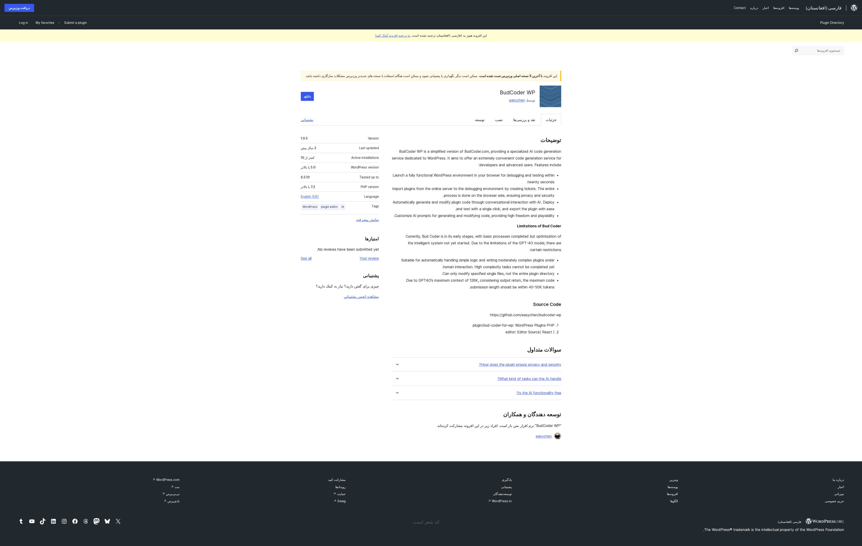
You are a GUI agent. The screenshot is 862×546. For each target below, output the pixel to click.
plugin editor (329, 206)
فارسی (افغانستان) (789, 522)
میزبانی (839, 494)
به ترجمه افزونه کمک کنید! (392, 35)
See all (306, 258)
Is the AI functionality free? (539, 393)
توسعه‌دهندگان (502, 494)
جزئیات (551, 119)
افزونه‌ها (672, 494)
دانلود (307, 96)
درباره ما (838, 480)
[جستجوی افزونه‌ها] (796, 50)
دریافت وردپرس (19, 8)
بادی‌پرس (172, 501)
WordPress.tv (500, 501)
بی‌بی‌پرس (171, 494)
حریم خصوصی (834, 501)
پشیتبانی (506, 487)
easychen (517, 100)
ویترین (673, 480)
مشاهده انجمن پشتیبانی (361, 296)
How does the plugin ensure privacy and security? (520, 365)
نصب (499, 119)
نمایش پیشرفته (367, 219)
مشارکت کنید (337, 480)
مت (175, 487)
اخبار (841, 487)
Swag (340, 501)
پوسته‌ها (673, 487)
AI (342, 206)
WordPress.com (166, 480)
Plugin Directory (832, 22)
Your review (369, 258)
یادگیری (507, 480)
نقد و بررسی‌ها (524, 119)
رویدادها (340, 487)
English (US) (310, 196)
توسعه (479, 119)
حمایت (339, 494)
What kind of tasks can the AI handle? (529, 379)
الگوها (674, 501)
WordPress (310, 206)
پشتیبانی (307, 119)
